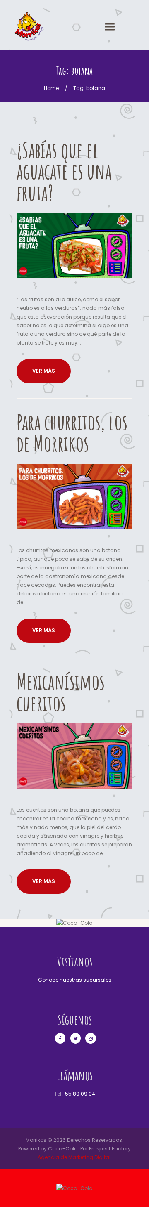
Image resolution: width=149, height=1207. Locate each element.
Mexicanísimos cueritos (61, 692)
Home (51, 88)
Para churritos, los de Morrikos (72, 432)
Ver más (43, 370)
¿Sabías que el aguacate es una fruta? (64, 171)
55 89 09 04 (80, 1093)
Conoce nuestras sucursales (74, 979)
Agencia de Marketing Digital (74, 1157)
